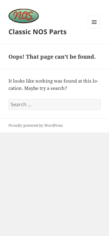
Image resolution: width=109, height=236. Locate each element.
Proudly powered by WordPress (35, 125)
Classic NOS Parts (37, 31)
